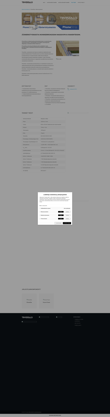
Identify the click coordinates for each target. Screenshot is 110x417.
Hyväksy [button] (67, 211)
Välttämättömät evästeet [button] (45, 208)
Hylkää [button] (61, 211)
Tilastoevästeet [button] (43, 218)
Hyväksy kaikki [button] (67, 223)
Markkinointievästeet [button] (44, 215)
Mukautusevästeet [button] (44, 211)
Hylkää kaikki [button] (58, 223)
